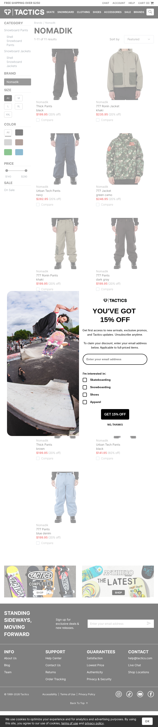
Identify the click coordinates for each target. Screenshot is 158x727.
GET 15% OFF (115, 414)
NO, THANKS (115, 424)
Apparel (95, 402)
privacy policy (94, 723)
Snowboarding (100, 387)
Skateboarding (100, 379)
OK (147, 721)
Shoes (94, 394)
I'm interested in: (94, 373)
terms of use (69, 723)
